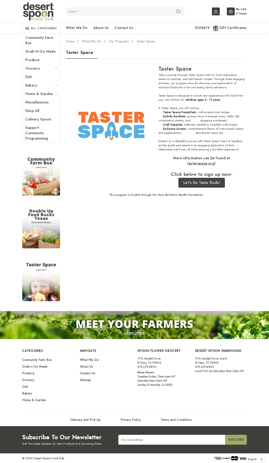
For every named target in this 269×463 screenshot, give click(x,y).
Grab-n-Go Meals (40, 51)
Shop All (32, 110)
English (252, 459)
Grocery (32, 68)
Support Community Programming (36, 133)
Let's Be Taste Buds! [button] (201, 182)
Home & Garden (39, 93)
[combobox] (255, 459)
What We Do (76, 27)
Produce (32, 59)
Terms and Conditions (176, 419)
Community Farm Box (39, 40)
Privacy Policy (131, 419)
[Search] (178, 11)
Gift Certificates (232, 27)
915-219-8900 (146, 367)
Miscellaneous (37, 102)
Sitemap (85, 380)
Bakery (31, 85)
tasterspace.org (200, 163)
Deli (28, 76)
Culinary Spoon (38, 119)
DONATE (202, 27)
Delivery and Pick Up (85, 419)
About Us (101, 27)
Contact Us (124, 27)
